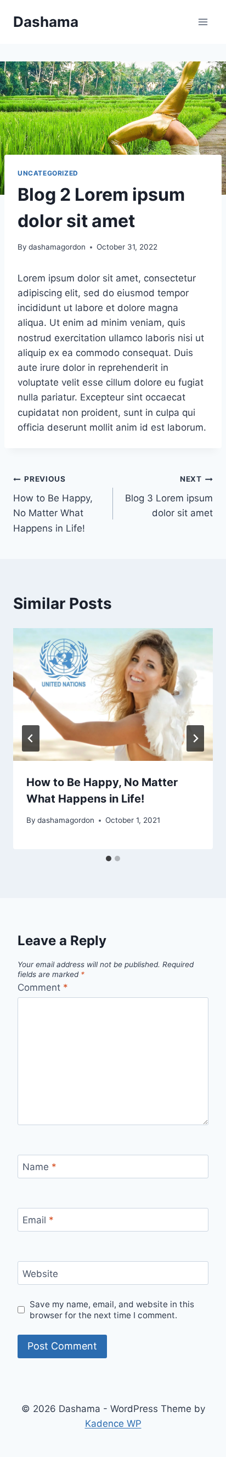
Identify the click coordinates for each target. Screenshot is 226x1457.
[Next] (195, 738)
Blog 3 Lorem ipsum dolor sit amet (169, 496)
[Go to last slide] (30, 738)
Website (40, 1273)
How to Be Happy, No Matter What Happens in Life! (53, 504)
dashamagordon (57, 246)
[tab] (108, 858)
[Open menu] (203, 21)
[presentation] (113, 694)
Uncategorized (48, 173)
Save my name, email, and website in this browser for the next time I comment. (112, 1309)
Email (38, 1220)
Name (39, 1166)
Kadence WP (113, 1423)
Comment (43, 987)
